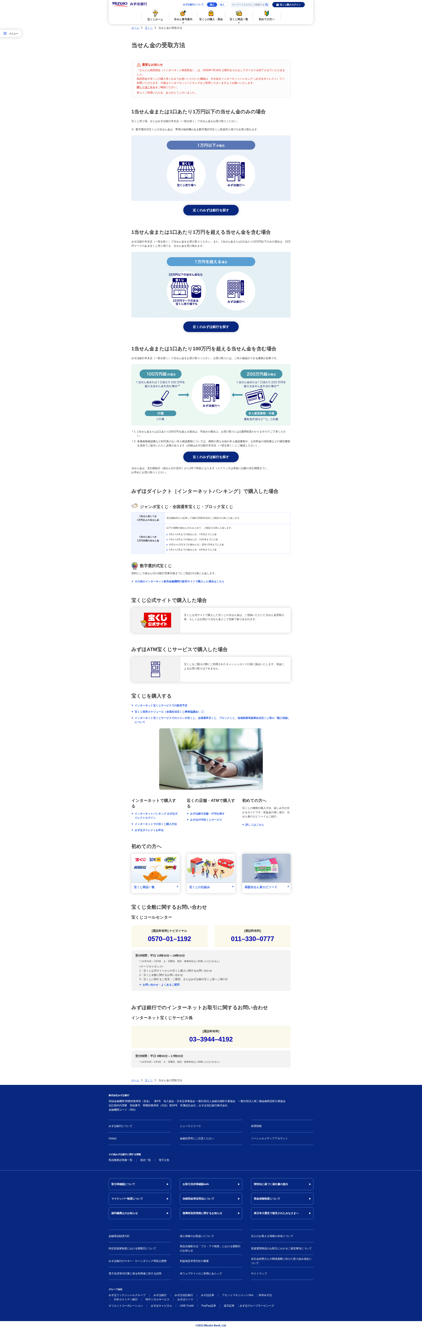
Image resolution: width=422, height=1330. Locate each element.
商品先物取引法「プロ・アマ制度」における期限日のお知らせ (210, 1248)
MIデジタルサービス (157, 1299)
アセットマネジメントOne (237, 1295)
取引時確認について (123, 1184)
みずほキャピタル (161, 1305)
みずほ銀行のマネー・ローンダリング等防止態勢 (138, 1261)
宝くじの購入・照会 (211, 19)
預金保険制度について (267, 1198)
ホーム (135, 28)
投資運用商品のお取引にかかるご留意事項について (281, 1248)
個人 (212, 4)
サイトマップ (259, 1273)
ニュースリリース (190, 1126)
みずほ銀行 (160, 1295)
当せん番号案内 (183, 19)
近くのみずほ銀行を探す (211, 210)
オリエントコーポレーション (126, 1305)
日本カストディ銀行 (126, 1299)
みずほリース (185, 1299)
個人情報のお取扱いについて (197, 1236)
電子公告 (164, 1160)
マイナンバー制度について (127, 1198)
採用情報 (256, 1126)
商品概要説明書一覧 (120, 1160)
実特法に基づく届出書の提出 (271, 1184)
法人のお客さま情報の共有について (272, 1236)
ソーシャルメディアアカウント (269, 1138)
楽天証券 (229, 1305)
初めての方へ (267, 19)
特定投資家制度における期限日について (132, 1248)
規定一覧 (145, 1160)
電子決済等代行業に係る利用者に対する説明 (135, 1273)
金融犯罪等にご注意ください (197, 1138)
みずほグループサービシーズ (257, 1305)
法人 (222, 4)
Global (112, 1138)
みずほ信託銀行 (184, 1295)
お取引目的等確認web (196, 1184)
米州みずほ (265, 1295)
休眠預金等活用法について (198, 1198)
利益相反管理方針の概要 (194, 1261)
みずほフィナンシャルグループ (127, 1295)
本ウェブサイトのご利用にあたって (201, 1273)
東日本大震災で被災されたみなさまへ (276, 1213)
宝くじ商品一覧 (239, 19)
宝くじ (149, 28)
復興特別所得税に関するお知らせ (202, 1213)
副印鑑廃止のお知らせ (124, 1213)
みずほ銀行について (193, 4)
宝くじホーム (155, 19)
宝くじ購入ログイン (290, 4)
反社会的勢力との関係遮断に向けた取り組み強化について (281, 1261)
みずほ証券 (207, 1295)
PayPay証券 (208, 1305)
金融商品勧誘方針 (119, 1236)
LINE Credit (187, 1305)
